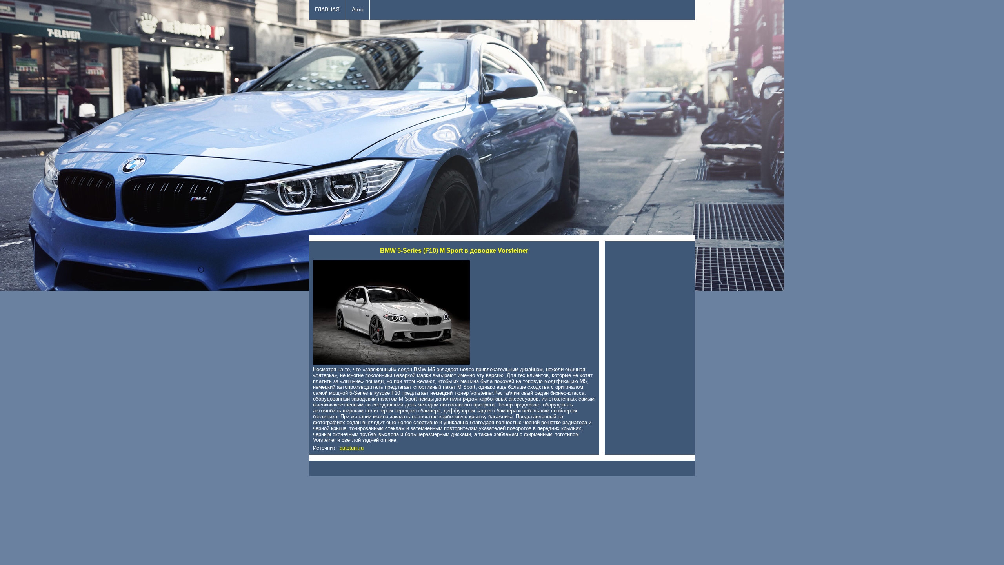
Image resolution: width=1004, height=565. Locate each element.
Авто (358, 10)
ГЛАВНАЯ (327, 10)
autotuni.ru (352, 448)
